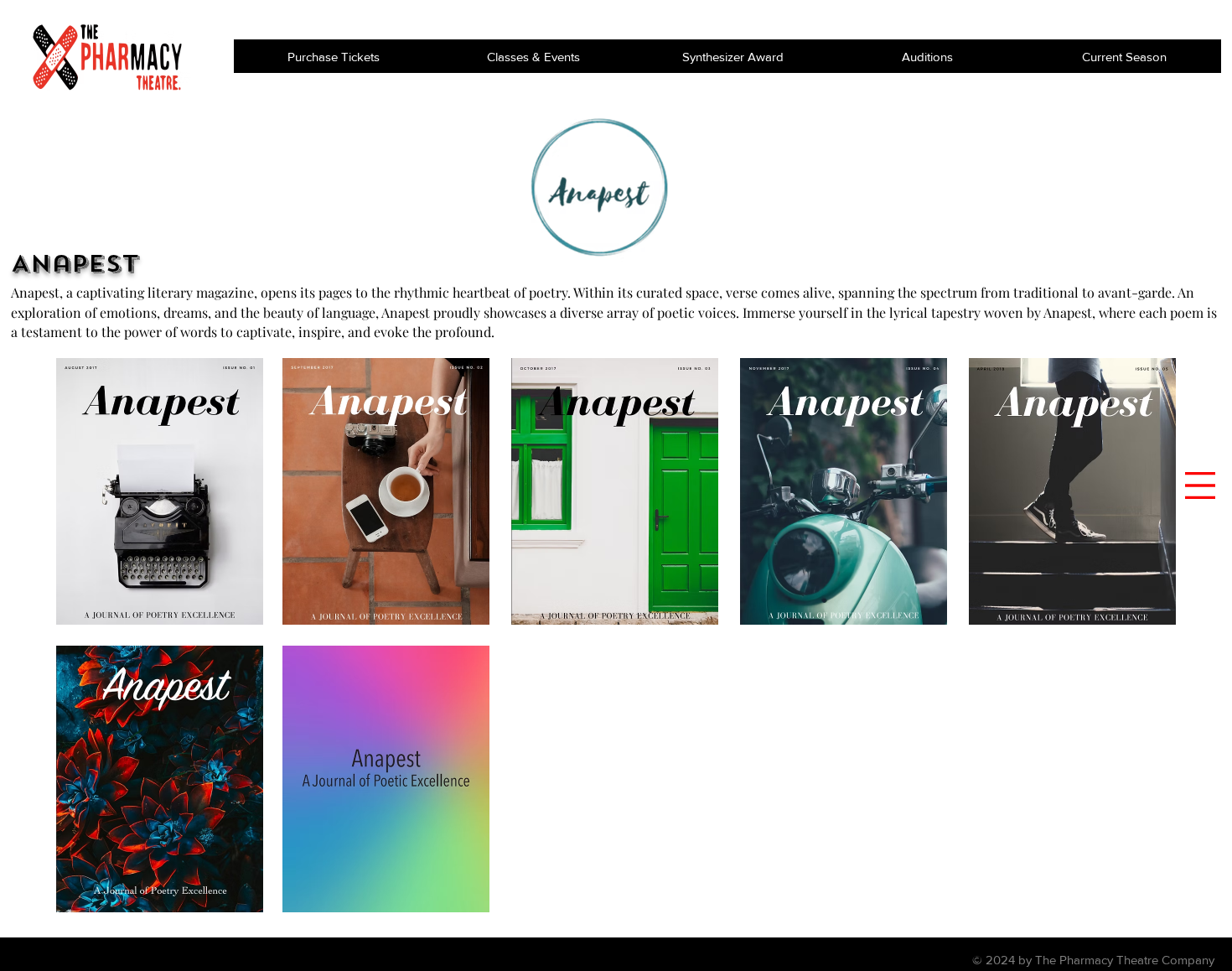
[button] (1200, 485)
